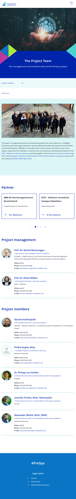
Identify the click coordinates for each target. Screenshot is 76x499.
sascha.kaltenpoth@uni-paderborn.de (33, 338)
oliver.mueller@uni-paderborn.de (32, 293)
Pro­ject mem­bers (8, 83)
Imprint (34, 478)
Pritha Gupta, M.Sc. (25, 347)
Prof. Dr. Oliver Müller (26, 278)
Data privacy (35, 481)
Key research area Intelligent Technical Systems (32, 253)
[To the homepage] (9, 3)
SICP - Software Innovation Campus (14, 153)
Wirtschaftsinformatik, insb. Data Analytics (31, 281)
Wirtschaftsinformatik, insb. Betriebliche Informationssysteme (38, 376)
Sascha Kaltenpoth (25, 319)
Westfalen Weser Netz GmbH (21, 159)
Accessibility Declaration (40, 485)
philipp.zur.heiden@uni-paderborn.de (33, 388)
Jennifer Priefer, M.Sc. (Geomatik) (33, 397)
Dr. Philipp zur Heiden (26, 372)
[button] (35, 227)
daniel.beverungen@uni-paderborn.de (33, 268)
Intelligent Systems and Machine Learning (30, 351)
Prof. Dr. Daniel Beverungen (29, 250)
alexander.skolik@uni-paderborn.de (33, 431)
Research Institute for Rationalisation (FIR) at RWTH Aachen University (36, 156)
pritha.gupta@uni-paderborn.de (31, 363)
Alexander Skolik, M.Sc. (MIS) (30, 415)
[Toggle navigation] (22, 83)
